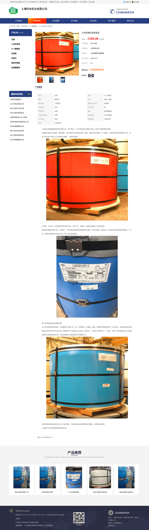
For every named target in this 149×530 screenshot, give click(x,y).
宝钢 (13, 39)
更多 (29, 94)
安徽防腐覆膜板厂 (16, 99)
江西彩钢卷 (15, 44)
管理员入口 (42, 525)
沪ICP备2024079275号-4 (37, 515)
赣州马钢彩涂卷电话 (17, 131)
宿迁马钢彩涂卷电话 (74, 492)
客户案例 (111, 21)
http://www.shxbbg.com (44, 437)
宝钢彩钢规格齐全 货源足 (18, 117)
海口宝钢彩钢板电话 (17, 135)
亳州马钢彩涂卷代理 (17, 108)
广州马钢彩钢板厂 (48, 492)
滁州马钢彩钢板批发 (17, 113)
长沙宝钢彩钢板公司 (17, 104)
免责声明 (35, 525)
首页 (18, 26)
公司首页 (18, 21)
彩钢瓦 (14, 58)
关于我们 (74, 21)
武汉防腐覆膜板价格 (17, 140)
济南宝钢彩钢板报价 (126, 492)
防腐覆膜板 (15, 68)
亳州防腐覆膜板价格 (17, 126)
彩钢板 (14, 53)
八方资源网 (27, 525)
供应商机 (37, 21)
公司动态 (93, 21)
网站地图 (49, 525)
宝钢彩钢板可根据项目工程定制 (20, 122)
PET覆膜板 (33, 26)
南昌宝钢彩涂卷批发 (100, 492)
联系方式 (130, 21)
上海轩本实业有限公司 (53, 515)
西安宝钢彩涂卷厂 (21, 492)
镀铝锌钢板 (15, 63)
